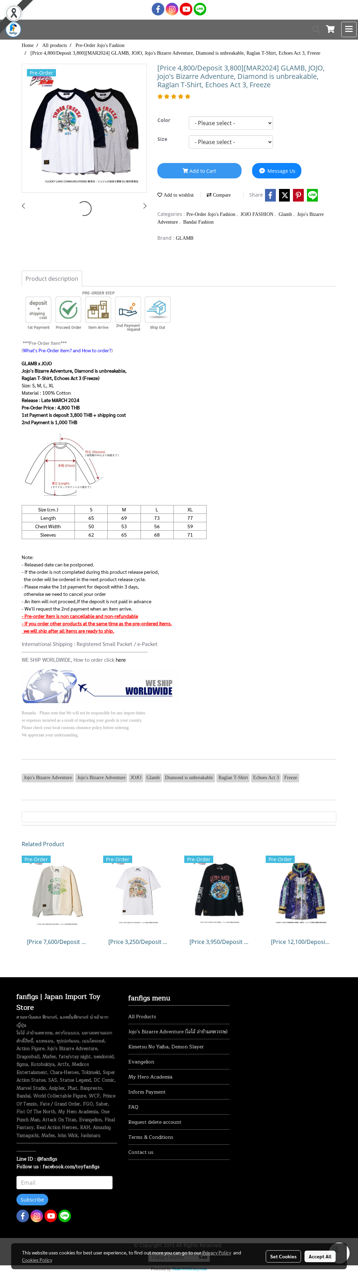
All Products (142, 1017)
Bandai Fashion (198, 222)
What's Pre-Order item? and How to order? (67, 350)
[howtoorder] (101, 685)
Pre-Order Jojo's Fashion (211, 214)
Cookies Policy (37, 1260)
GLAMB (184, 238)
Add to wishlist (178, 195)
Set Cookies (283, 1256)
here (121, 659)
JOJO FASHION (258, 214)
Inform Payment (147, 1092)
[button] (314, 29)
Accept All (320, 1256)
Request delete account (154, 1122)
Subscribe (32, 1199)
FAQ (133, 1107)
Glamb (286, 214)
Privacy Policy (216, 1252)
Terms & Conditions (150, 1137)
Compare (221, 195)
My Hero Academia (150, 1077)
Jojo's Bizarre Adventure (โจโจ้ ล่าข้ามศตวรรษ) (178, 1032)
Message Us (280, 171)
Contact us (140, 1152)
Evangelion (141, 1062)
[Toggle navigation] (349, 29)
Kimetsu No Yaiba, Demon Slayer (166, 1047)
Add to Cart (202, 171)
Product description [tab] (52, 279)
